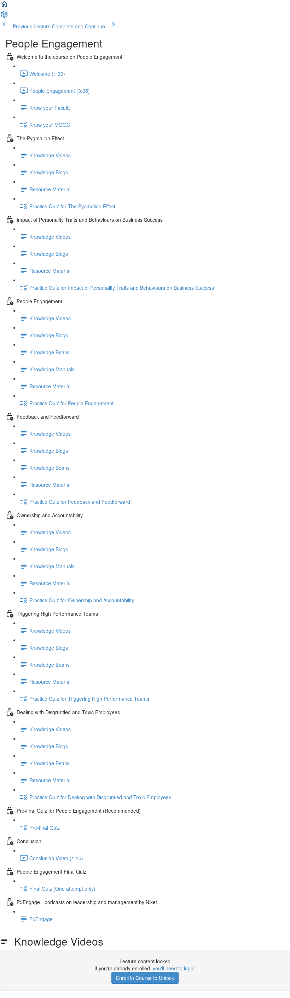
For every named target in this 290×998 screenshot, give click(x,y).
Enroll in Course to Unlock (145, 977)
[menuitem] (4, 16)
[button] (4, 6)
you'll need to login (174, 968)
